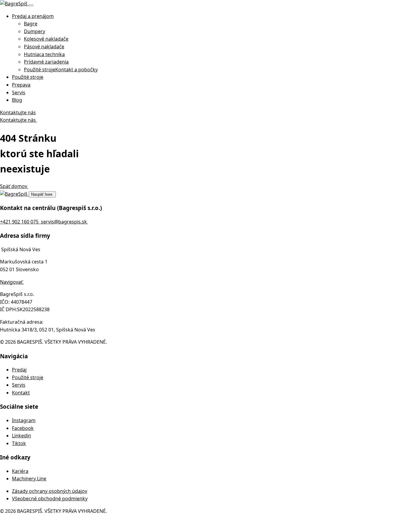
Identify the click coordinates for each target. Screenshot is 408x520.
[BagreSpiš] (14, 3)
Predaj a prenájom (33, 16)
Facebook (23, 428)
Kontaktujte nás (18, 112)
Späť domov (14, 186)
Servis (18, 92)
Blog (17, 100)
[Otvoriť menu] (31, 5)
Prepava (21, 84)
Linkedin (21, 435)
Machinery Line (29, 478)
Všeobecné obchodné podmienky (50, 498)
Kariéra (20, 471)
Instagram (24, 420)
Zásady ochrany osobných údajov (49, 491)
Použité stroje (27, 77)
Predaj (19, 369)
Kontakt (21, 392)
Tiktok (19, 443)
